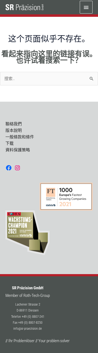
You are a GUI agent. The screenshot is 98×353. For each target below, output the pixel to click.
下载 (9, 143)
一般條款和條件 (19, 136)
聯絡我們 (13, 123)
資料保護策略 (17, 149)
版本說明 (13, 130)
